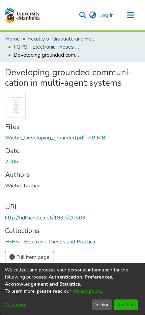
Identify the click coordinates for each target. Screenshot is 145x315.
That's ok (126, 304)
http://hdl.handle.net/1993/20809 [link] (45, 217)
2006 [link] (12, 161)
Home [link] (12, 39)
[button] (22, 15)
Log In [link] (106, 15)
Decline (101, 304)
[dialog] (72, 289)
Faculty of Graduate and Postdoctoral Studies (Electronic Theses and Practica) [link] (61, 39)
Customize (16, 304)
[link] (56, 137)
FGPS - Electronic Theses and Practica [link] (47, 47)
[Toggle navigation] (130, 15)
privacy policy (86, 291)
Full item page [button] (32, 257)
